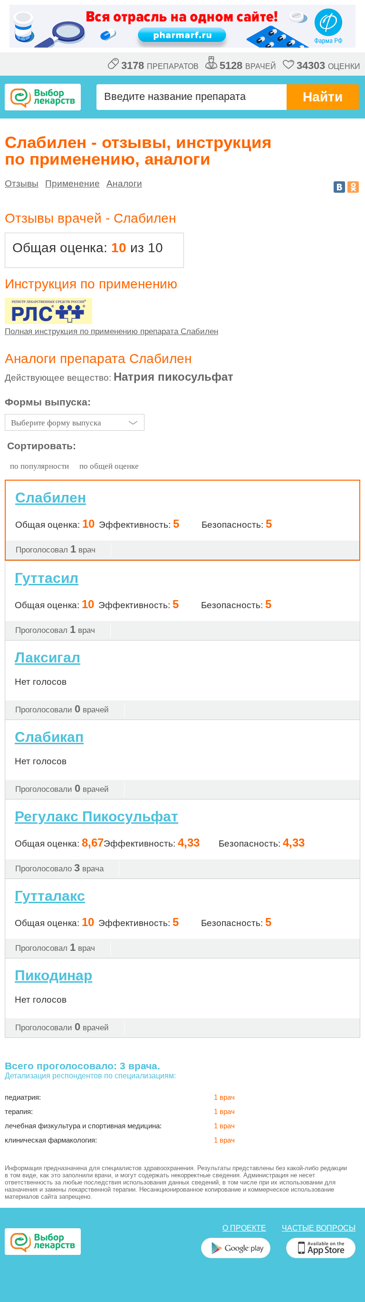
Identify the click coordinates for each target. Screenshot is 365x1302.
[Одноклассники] (353, 187)
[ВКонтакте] (339, 187)
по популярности (39, 466)
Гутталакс (50, 896)
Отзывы (21, 183)
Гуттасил (46, 578)
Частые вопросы (318, 1228)
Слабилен (50, 498)
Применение (72, 183)
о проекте (244, 1228)
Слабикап (49, 737)
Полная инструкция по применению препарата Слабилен (111, 331)
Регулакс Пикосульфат (96, 816)
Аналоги (124, 183)
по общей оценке (109, 466)
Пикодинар (53, 975)
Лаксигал (47, 657)
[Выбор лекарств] (43, 97)
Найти (323, 96)
